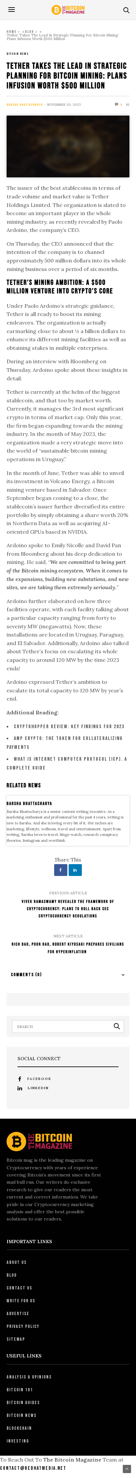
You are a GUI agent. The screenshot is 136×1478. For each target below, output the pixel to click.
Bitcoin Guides (23, 1402)
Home (12, 32)
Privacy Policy (23, 1326)
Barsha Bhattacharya (25, 105)
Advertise (18, 1313)
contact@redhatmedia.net (33, 1468)
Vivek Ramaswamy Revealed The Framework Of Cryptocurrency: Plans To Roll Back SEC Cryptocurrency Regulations (68, 909)
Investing (18, 1441)
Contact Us (19, 1288)
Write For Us (21, 1301)
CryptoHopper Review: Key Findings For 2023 (69, 727)
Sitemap (16, 1339)
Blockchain (19, 1428)
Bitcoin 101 (20, 1390)
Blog (29, 32)
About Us (17, 1262)
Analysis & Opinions (29, 1377)
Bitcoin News (18, 54)
